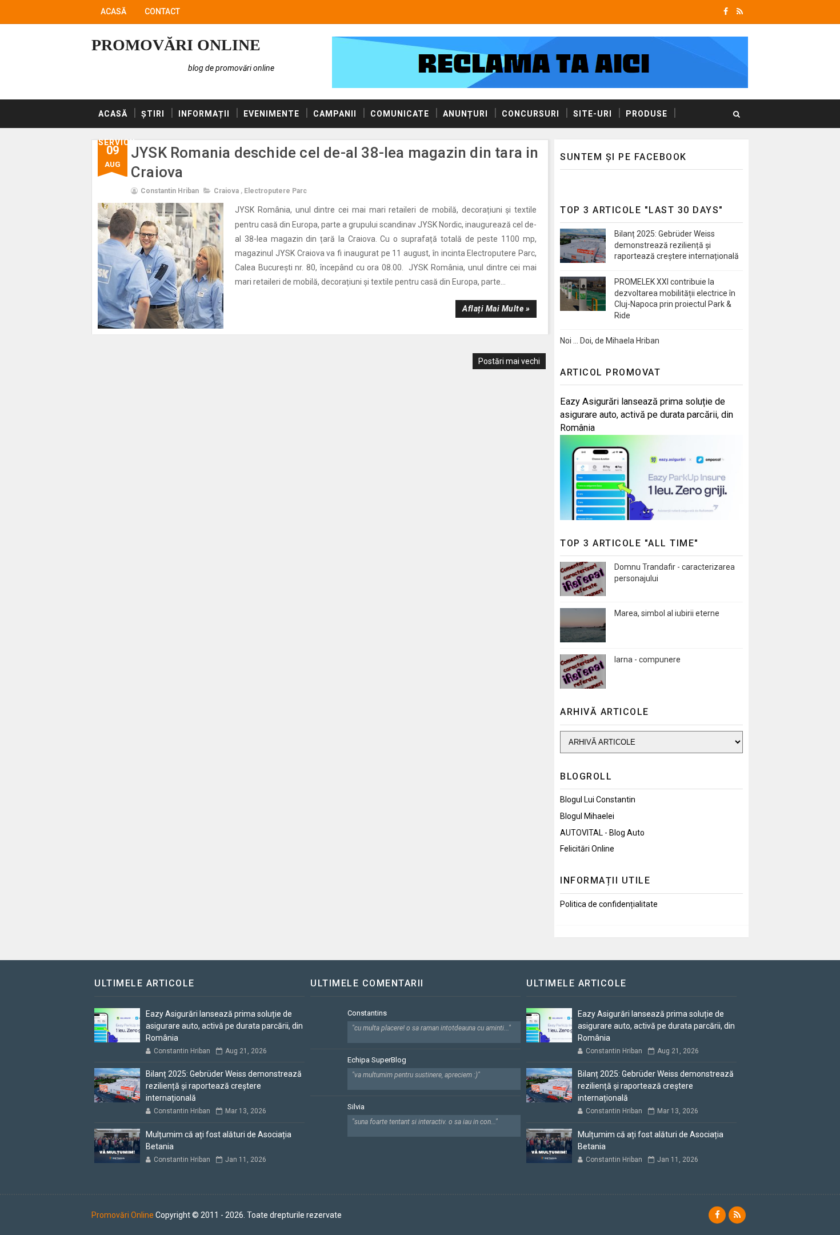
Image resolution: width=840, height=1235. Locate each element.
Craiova (226, 191)
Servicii (116, 142)
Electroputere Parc (275, 191)
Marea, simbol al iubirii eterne (666, 613)
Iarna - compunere (647, 659)
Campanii (335, 113)
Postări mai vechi (509, 361)
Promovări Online (176, 45)
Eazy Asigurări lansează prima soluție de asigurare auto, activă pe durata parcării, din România (646, 414)
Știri (153, 113)
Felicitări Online (587, 848)
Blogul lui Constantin (597, 799)
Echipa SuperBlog (376, 1060)
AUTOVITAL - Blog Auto (602, 832)
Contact (162, 11)
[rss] (740, 11)
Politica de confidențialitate (609, 904)
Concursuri (530, 113)
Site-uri (592, 113)
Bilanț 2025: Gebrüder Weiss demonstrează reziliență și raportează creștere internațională (676, 245)
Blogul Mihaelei (587, 816)
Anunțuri (465, 113)
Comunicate (399, 113)
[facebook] (726, 11)
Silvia (356, 1106)
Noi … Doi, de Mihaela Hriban (609, 340)
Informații (204, 113)
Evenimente (271, 113)
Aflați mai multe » (496, 308)
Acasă (113, 11)
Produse (646, 113)
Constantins (367, 1013)
